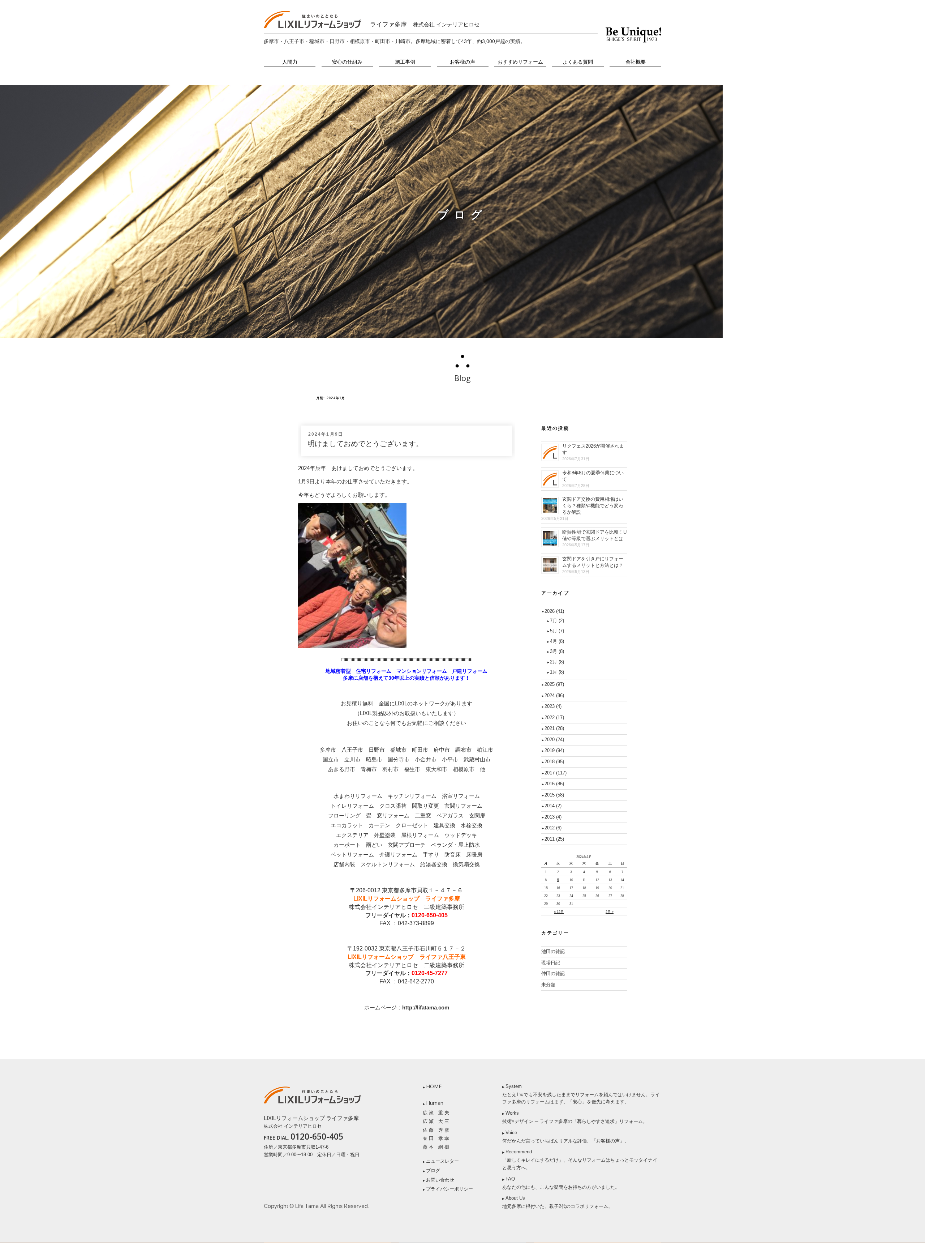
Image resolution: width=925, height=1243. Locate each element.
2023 (553, 706)
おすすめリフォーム (520, 62)
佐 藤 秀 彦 (436, 1130)
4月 (557, 641)
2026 (554, 611)
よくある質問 (578, 62)
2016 (554, 783)
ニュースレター (442, 1161)
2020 (554, 739)
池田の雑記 (553, 951)
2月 (557, 662)
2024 (554, 695)
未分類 (548, 984)
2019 (554, 750)
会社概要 (635, 62)
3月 (557, 651)
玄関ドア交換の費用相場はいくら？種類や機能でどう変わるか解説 (592, 505)
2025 (554, 684)
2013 (553, 817)
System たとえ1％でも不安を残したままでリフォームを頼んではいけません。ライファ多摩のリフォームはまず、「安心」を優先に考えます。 (581, 1094)
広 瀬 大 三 (436, 1121)
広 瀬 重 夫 (436, 1112)
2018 (554, 761)
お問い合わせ (440, 1180)
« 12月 (559, 912)
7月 (557, 620)
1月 (557, 672)
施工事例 (405, 62)
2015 (554, 795)
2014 (553, 805)
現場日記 (550, 962)
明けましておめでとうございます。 (365, 444)
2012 (553, 827)
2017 (556, 773)
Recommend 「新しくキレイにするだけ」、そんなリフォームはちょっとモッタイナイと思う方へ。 (579, 1159)
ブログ (433, 1170)
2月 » (610, 912)
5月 (557, 630)
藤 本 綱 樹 (436, 1147)
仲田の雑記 (553, 973)
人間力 (289, 62)
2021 (554, 728)
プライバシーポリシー (449, 1189)
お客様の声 (462, 62)
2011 (554, 839)
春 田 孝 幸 (436, 1138)
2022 (554, 717)
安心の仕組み (347, 62)
